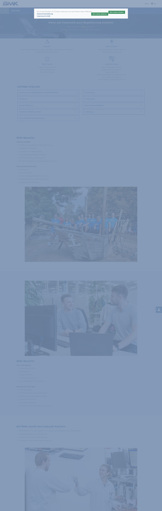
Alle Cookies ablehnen (100, 14)
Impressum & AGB (43, 16)
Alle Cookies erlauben (117, 12)
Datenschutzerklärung (45, 14)
